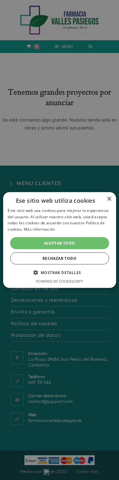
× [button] (109, 198)
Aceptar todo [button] (59, 243)
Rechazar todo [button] (59, 258)
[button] (59, 272)
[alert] (59, 240)
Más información (39, 229)
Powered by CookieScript (59, 281)
